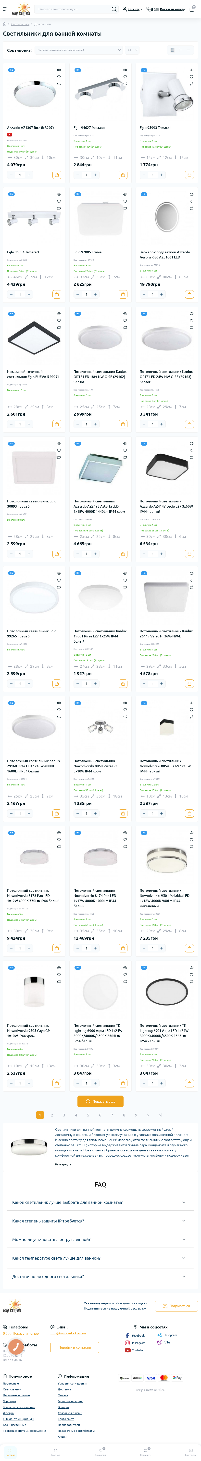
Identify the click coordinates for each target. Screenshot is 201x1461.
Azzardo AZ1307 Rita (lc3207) (30, 128)
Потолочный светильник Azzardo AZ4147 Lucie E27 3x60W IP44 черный (166, 506)
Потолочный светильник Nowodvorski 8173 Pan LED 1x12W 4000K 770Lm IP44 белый (33, 896)
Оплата (63, 1395)
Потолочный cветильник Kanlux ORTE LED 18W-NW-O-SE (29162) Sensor (100, 377)
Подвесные (11, 1383)
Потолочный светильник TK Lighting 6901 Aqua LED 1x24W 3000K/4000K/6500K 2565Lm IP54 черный (164, 1033)
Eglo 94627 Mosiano (89, 128)
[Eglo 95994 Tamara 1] (34, 218)
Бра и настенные (14, 1424)
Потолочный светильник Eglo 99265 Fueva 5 (31, 633)
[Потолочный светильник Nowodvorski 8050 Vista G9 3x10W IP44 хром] (101, 727)
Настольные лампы (16, 1395)
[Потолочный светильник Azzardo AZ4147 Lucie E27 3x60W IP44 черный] (167, 468)
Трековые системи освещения (24, 1430)
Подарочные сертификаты (76, 1430)
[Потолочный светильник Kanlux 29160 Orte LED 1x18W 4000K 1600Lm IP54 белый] (34, 727)
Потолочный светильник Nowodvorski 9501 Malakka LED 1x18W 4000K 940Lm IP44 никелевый (164, 898)
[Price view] (188, 50)
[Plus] (29, 175)
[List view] (180, 50)
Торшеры (9, 1401)
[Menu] (5, 9)
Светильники (20, 24)
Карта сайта (66, 1418)
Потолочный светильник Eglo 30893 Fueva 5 (31, 503)
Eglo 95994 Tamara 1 (23, 252)
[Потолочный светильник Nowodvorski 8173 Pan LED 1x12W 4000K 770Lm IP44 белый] (34, 857)
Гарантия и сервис (70, 1401)
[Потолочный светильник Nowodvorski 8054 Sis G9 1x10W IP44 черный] (167, 727)
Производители (69, 1424)
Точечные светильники (19, 1407)
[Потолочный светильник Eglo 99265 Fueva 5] (34, 597)
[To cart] (56, 175)
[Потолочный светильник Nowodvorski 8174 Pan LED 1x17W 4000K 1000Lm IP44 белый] (101, 857)
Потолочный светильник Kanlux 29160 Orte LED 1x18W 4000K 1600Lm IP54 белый (33, 766)
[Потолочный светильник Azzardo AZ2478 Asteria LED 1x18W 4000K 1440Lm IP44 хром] (101, 468)
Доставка (64, 1389)
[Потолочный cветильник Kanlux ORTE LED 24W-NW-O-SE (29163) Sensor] (167, 338)
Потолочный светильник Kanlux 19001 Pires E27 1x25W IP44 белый (100, 636)
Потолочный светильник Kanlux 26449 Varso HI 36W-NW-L (166, 633)
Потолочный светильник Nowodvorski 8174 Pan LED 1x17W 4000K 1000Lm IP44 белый (95, 898)
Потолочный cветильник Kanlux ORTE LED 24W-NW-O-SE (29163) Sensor (166, 377)
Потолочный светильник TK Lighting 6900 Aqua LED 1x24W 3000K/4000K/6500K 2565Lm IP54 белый (98, 1033)
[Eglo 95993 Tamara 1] (167, 94)
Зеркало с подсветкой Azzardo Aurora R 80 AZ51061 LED (165, 254)
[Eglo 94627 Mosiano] (101, 94)
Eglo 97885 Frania (87, 252)
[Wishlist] (59, 76)
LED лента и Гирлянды (18, 1418)
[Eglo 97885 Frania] (101, 218)
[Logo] (21, 9)
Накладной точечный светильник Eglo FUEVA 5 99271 (33, 374)
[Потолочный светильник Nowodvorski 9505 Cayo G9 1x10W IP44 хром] (34, 992)
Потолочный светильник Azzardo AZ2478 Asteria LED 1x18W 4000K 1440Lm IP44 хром (99, 506)
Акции (62, 1436)
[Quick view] (59, 70)
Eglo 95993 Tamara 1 (156, 128)
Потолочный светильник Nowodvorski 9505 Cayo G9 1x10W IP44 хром (28, 1031)
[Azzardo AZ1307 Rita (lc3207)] (34, 94)
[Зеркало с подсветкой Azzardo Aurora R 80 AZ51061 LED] (167, 218)
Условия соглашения (72, 1383)
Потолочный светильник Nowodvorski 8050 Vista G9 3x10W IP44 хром (95, 766)
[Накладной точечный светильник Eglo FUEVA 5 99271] (34, 338)
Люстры (8, 1413)
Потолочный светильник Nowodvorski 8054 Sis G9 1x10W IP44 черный (165, 766)
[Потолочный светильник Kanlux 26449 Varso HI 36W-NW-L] (167, 597)
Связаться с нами (70, 1413)
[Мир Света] (33, 1306)
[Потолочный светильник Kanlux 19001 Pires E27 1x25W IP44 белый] (101, 597)
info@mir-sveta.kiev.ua (68, 1333)
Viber (168, 1342)
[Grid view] (172, 50)
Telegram (170, 1335)
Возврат (63, 1407)
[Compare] (59, 83)
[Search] (114, 9)
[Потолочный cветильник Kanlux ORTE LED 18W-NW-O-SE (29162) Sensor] (101, 338)
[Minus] (11, 175)
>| (160, 1115)
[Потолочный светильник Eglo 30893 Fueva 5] (34, 468)
